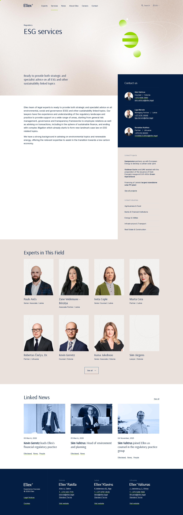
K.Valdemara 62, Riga (102, 489)
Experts (44, 6)
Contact (95, 6)
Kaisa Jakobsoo (103, 355)
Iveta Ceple (100, 299)
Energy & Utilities (131, 218)
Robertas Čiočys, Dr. (36, 355)
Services (54, 6)
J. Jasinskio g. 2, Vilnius (139, 489)
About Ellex (73, 6)
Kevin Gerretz (67, 355)
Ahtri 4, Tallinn (65, 489)
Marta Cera (136, 299)
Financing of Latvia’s (141, 183)
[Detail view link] (129, 96)
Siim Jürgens (137, 355)
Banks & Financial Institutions (136, 212)
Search (147, 5)
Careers (85, 6)
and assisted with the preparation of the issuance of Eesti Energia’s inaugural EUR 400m (142, 173)
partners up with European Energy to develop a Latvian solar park (141, 162)
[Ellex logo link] (28, 5)
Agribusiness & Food (133, 206)
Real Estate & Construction (135, 229)
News (63, 6)
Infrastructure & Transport (135, 224)
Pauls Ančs (30, 299)
